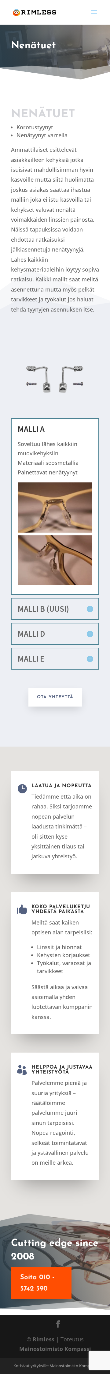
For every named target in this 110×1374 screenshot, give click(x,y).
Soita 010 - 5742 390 (37, 1283)
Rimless (43, 1339)
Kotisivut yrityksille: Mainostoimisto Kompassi (55, 1365)
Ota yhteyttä (55, 697)
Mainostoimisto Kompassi (55, 1348)
